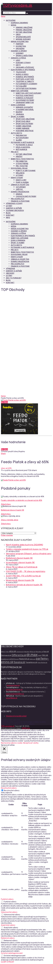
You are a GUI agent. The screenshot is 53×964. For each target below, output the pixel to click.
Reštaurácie (21, 149)
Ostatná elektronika (26, 88)
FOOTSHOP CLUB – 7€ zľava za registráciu (25, 571)
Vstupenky (21, 187)
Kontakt (10, 215)
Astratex (26, 652)
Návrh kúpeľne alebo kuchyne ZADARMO (24, 545)
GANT (40, 655)
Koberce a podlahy (24, 98)
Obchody (10, 273)
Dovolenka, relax (19, 168)
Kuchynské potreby (25, 100)
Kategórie (11, 20)
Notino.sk (32, 659)
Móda (13, 25)
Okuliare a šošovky (25, 67)
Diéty (18, 65)
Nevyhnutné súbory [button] (9, 788)
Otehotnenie (22, 163)
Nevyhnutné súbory (11, 790)
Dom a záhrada (18, 105)
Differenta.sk (19, 655)
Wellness (20, 173)
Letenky (19, 175)
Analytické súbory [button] (8, 925)
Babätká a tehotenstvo (22, 159)
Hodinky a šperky (19, 51)
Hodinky (20, 53)
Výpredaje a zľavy (14, 203)
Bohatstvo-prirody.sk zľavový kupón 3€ (24, 585)
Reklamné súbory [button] (8, 938)
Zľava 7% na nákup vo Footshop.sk (21, 567)
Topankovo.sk (31, 662)
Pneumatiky (21, 135)
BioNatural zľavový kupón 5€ (12, 510)
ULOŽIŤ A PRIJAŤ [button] (7, 962)
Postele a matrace (25, 95)
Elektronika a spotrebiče (23, 69)
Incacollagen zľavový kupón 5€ (20, 562)
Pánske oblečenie (24, 30)
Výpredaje (10, 268)
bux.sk (46, 651)
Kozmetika (21, 46)
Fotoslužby (21, 86)
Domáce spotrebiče (25, 76)
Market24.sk (24, 659)
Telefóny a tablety (25, 81)
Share (3, 454)
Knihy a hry (21, 180)
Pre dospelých (17, 198)
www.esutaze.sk (13, 685)
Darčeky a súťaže (14, 208)
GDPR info (26, 728)
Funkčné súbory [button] (7, 899)
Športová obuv (23, 121)
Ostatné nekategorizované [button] (12, 953)
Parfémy (19, 44)
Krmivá (19, 194)
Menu (3, 16)
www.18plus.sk (11, 698)
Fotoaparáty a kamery (26, 84)
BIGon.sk (32, 652)
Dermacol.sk (6, 655)
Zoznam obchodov (15, 210)
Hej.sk (45, 655)
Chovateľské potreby (26, 196)
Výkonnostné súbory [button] (9, 912)
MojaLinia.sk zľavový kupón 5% (20, 580)
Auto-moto (16, 133)
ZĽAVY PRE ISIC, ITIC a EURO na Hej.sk (23, 576)
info (8, 217)
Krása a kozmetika (19, 41)
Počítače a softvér (25, 79)
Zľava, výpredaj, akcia (9, 520)
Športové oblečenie (25, 119)
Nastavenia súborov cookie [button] (11, 743)
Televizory (21, 72)
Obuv (18, 34)
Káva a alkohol (23, 147)
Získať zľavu (6, 504)
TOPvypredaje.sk (7, 726)
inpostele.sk (5, 659)
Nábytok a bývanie (19, 91)
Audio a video (22, 74)
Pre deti (14, 152)
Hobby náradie (22, 128)
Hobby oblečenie (23, 126)
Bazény (19, 112)
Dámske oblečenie (24, 27)
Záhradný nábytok (25, 102)
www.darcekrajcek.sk (14, 690)
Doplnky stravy (23, 62)
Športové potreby (24, 123)
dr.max (32, 655)
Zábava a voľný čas (20, 184)
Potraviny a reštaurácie (22, 142)
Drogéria (20, 48)
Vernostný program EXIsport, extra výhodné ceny (28, 553)
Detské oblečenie (24, 32)
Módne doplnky (23, 39)
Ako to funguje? (13, 278)
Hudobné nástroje (25, 130)
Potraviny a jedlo (24, 145)
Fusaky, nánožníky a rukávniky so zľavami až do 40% (21, 500)
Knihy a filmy (17, 177)
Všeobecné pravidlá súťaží (16, 716)
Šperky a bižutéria (24, 55)
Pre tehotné (22, 166)
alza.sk (12, 651)
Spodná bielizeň (23, 37)
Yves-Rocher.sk (42, 662)
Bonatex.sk (39, 652)
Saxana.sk (19, 662)
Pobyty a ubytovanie (25, 170)
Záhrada (20, 114)
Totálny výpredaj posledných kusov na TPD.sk (27, 549)
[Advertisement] (26, 368)
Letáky (9, 206)
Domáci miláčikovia (20, 191)
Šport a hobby (17, 116)
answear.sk (20, 652)
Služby (19, 140)
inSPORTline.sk (14, 659)
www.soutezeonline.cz (15, 694)
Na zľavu (4, 402)
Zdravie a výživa (18, 58)
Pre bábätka (21, 161)
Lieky (18, 60)
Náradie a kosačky (24, 107)
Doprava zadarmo (19, 22)
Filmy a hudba (22, 182)
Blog (8, 213)
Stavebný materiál (25, 109)
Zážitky (19, 189)
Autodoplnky (22, 137)
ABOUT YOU (5, 652)
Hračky (19, 156)
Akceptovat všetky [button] (31, 743)
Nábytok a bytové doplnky (28, 93)
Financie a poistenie (20, 201)
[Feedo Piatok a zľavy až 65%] (26, 400)
